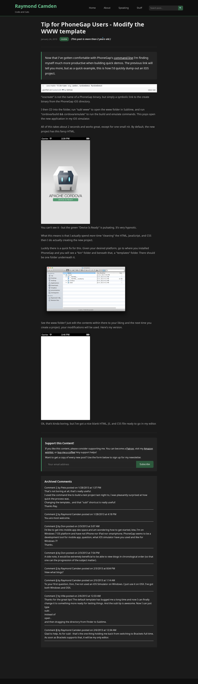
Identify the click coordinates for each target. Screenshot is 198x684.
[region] (99, 85)
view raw (152, 90)
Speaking (124, 7)
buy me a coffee (66, 452)
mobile (64, 39)
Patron (130, 448)
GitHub (70, 90)
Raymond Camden (36, 6)
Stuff (139, 7)
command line (123, 58)
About (107, 7)
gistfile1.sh (47, 90)
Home (92, 7)
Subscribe (145, 464)
